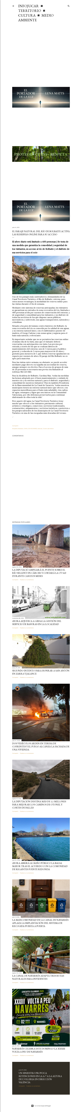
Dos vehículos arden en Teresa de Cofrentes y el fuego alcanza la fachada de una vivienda (40, 746)
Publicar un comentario (27, 579)
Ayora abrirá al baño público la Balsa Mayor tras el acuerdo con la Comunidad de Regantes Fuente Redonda (40, 866)
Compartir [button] (15, 426)
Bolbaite (20, 428)
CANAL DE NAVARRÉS (30, 428)
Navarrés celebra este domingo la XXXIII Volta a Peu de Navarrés (38, 1050)
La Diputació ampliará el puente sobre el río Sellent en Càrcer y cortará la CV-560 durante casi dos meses (39, 573)
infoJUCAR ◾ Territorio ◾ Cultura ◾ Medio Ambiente (36, 13)
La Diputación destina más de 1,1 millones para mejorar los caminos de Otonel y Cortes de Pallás (39, 804)
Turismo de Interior (48, 428)
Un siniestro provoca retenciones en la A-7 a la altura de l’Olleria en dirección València (40, 1077)
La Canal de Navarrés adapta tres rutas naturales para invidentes (38, 977)
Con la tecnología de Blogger (42, 1106)
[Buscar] (68, 5)
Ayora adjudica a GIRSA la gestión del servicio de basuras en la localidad (36, 622)
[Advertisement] (41, 38)
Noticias (40, 428)
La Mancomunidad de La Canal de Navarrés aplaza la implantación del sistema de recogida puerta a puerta (40, 923)
